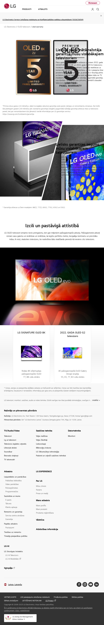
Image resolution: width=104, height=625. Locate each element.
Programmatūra (11, 491)
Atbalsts (8, 471)
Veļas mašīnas (42, 436)
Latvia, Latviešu (15, 584)
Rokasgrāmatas (11, 488)
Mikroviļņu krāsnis (43, 447)
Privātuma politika (61, 597)
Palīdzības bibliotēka (13, 480)
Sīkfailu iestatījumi (11, 600)
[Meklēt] (97, 9)
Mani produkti (41, 509)
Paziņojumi (9, 527)
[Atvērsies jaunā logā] (79, 584)
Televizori (8, 436)
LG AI (6, 546)
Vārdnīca (40, 519)
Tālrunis (8, 503)
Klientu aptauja (11, 507)
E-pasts (8, 500)
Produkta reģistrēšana (45, 512)
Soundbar (8, 451)
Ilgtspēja (8, 568)
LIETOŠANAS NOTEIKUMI (31, 600)
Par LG (39, 480)
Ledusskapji (41, 443)
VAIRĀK (95, 400)
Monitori (71, 436)
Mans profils (41, 505)
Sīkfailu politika (77, 597)
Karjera (39, 489)
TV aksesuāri (9, 459)
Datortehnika (74, 430)
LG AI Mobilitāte (12, 559)
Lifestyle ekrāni (10, 447)
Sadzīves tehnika (44, 430)
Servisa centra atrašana (14, 515)
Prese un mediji (42, 493)
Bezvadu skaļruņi (11, 455)
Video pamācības (12, 484)
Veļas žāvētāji (41, 440)
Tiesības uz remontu (12, 532)
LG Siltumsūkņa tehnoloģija (47, 451)
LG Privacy (49, 600)
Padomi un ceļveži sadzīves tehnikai (51, 455)
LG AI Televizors (11, 555)
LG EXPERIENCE (44, 471)
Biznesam (92, 2)
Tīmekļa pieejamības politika (15, 536)
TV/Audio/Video (12, 430)
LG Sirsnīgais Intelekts (13, 551)
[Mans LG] (92, 9)
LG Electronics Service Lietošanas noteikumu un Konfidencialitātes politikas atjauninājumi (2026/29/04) (43, 19)
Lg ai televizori (10, 440)
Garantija (9, 519)
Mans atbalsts (43, 500)
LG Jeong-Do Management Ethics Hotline (22, 617)
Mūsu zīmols (41, 486)
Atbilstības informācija (47, 529)
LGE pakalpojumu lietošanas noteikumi (35, 597)
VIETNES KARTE (10, 597)
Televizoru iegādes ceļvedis (15, 443)
